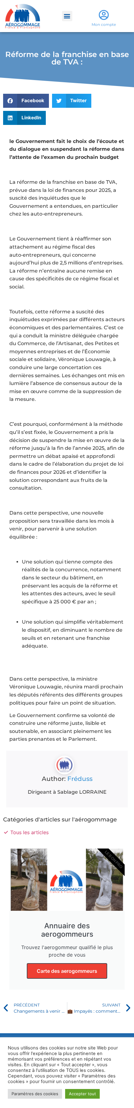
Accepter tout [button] (82, 1093)
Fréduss (80, 778)
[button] (67, 16)
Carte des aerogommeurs (67, 971)
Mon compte (104, 24)
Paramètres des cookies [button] (35, 1093)
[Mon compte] (104, 15)
